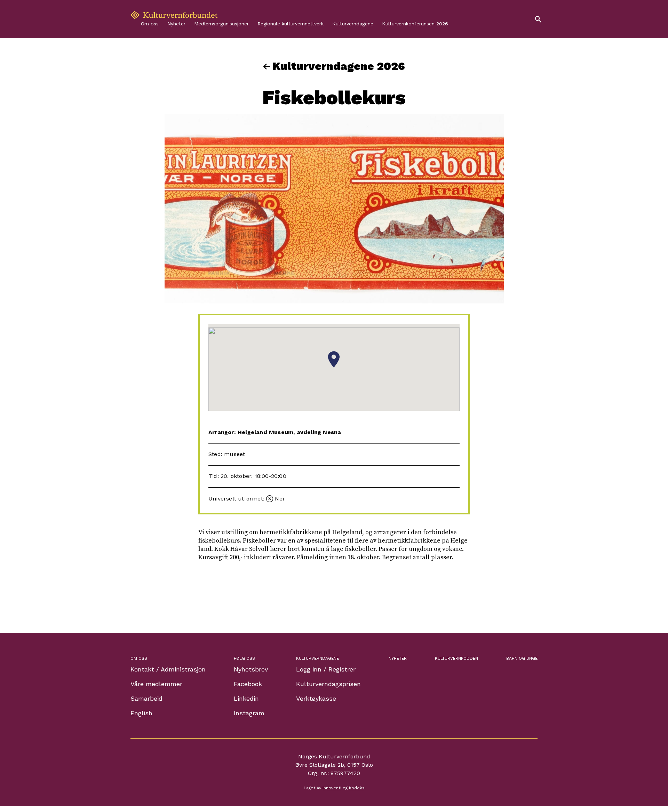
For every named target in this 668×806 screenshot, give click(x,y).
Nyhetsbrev (251, 669)
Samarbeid (146, 698)
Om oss (150, 23)
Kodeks (357, 787)
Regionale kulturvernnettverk (290, 23)
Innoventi (332, 787)
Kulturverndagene (352, 23)
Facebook (248, 683)
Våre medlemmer (156, 683)
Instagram (249, 713)
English (141, 713)
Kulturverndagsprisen (328, 683)
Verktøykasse (316, 698)
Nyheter (176, 23)
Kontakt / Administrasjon (168, 669)
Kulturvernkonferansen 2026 (415, 23)
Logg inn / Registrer (326, 669)
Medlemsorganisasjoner (221, 23)
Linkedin (246, 698)
